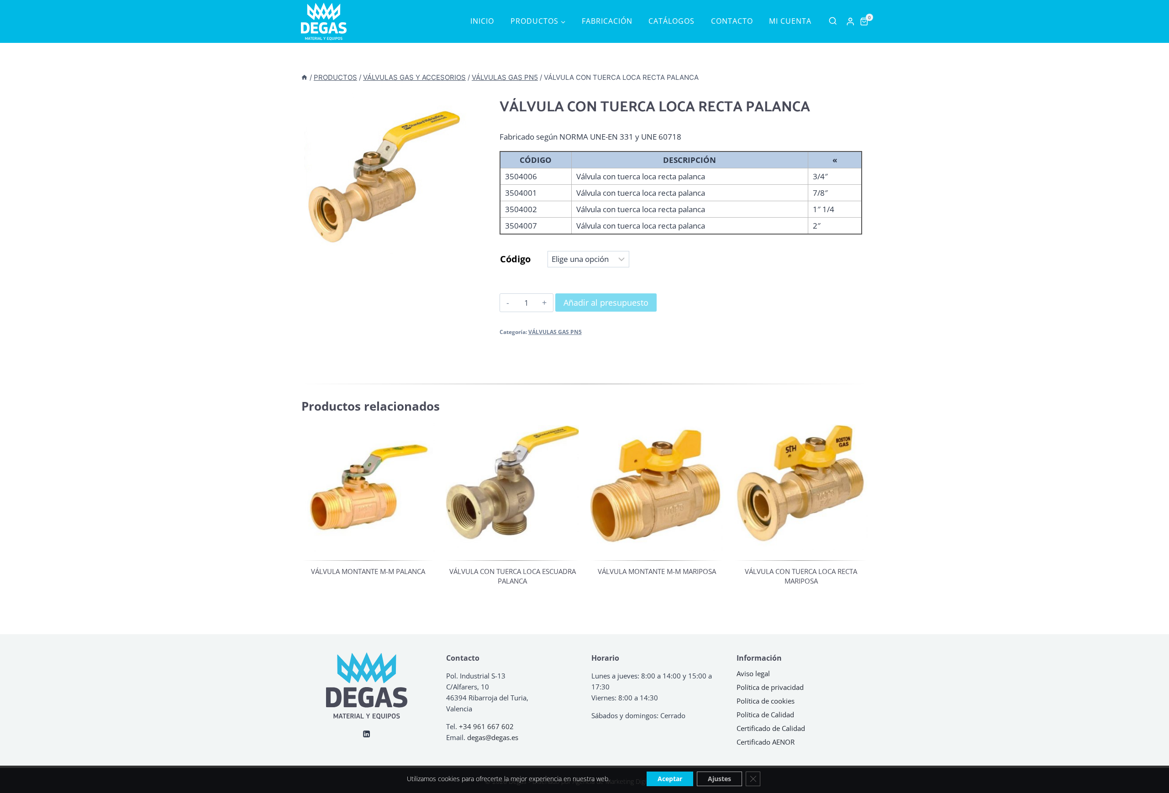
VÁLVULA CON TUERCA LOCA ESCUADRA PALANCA (512, 576)
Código (515, 259)
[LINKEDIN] (367, 734)
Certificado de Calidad (771, 728)
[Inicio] (304, 77)
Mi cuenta (790, 21)
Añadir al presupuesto (605, 302)
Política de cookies (766, 700)
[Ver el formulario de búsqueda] (832, 21)
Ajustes (719, 778)
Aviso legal (753, 673)
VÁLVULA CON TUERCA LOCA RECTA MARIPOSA (801, 576)
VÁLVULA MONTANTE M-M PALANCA (368, 571)
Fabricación (607, 21)
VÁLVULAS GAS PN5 (555, 331)
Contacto (732, 21)
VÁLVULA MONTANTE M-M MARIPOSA (657, 571)
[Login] (850, 21)
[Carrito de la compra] (864, 21)
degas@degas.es (492, 737)
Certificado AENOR (766, 741)
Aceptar (670, 778)
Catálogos (671, 21)
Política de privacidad (770, 687)
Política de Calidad (765, 714)
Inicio (482, 21)
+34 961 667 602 (486, 726)
